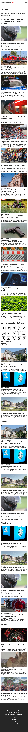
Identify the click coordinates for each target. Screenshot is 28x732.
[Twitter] (14, 706)
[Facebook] (10, 706)
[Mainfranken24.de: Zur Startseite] (7, 2)
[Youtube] (17, 706)
